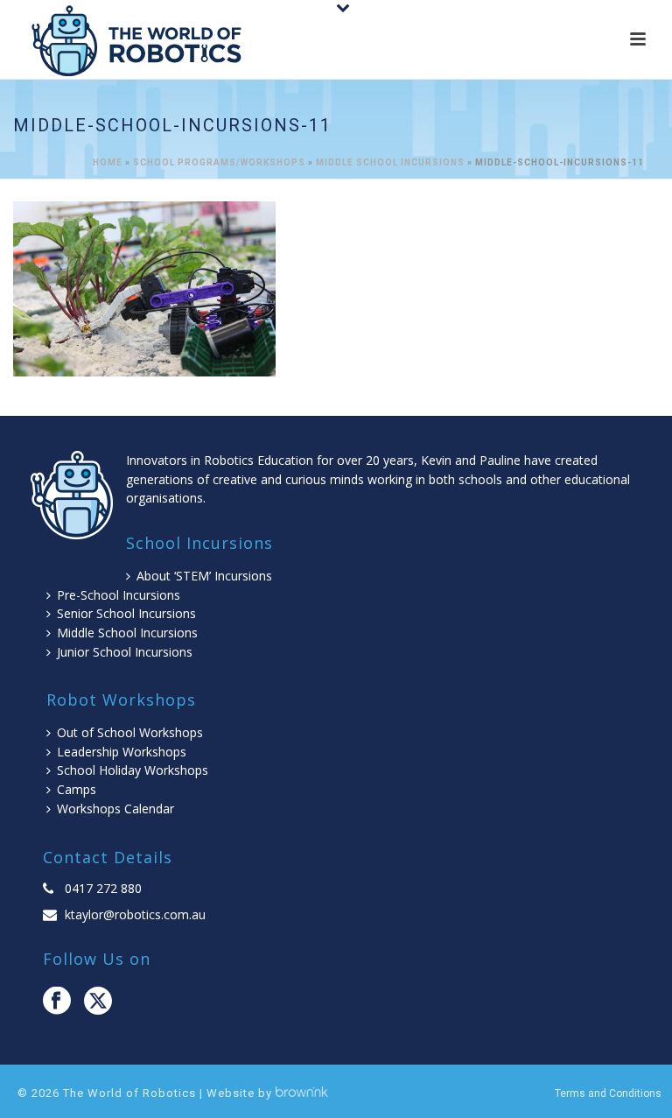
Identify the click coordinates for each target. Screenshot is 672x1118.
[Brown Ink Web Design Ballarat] (302, 1093)
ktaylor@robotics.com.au (135, 915)
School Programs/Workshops (219, 162)
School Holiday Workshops (132, 770)
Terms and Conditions (608, 1093)
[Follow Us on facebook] (57, 1001)
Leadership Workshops (121, 751)
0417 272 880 (103, 889)
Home (107, 162)
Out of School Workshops (130, 732)
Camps (76, 789)
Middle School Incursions (390, 162)
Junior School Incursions (124, 651)
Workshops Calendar (115, 808)
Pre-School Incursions (118, 595)
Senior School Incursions (126, 613)
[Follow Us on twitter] (98, 1001)
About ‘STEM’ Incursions (204, 575)
